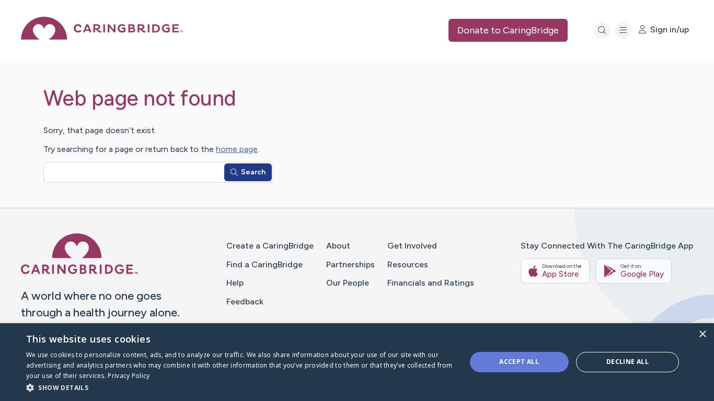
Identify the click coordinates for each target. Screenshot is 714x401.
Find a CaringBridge (264, 264)
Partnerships (350, 264)
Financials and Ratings (430, 283)
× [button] (702, 334)
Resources (407, 264)
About (338, 246)
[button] (239, 387)
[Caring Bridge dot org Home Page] (102, 37)
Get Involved (412, 246)
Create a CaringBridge (270, 246)
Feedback (244, 301)
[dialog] (357, 362)
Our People (347, 283)
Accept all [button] (519, 361)
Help (235, 283)
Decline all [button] (627, 361)
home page (237, 149)
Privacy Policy (128, 375)
